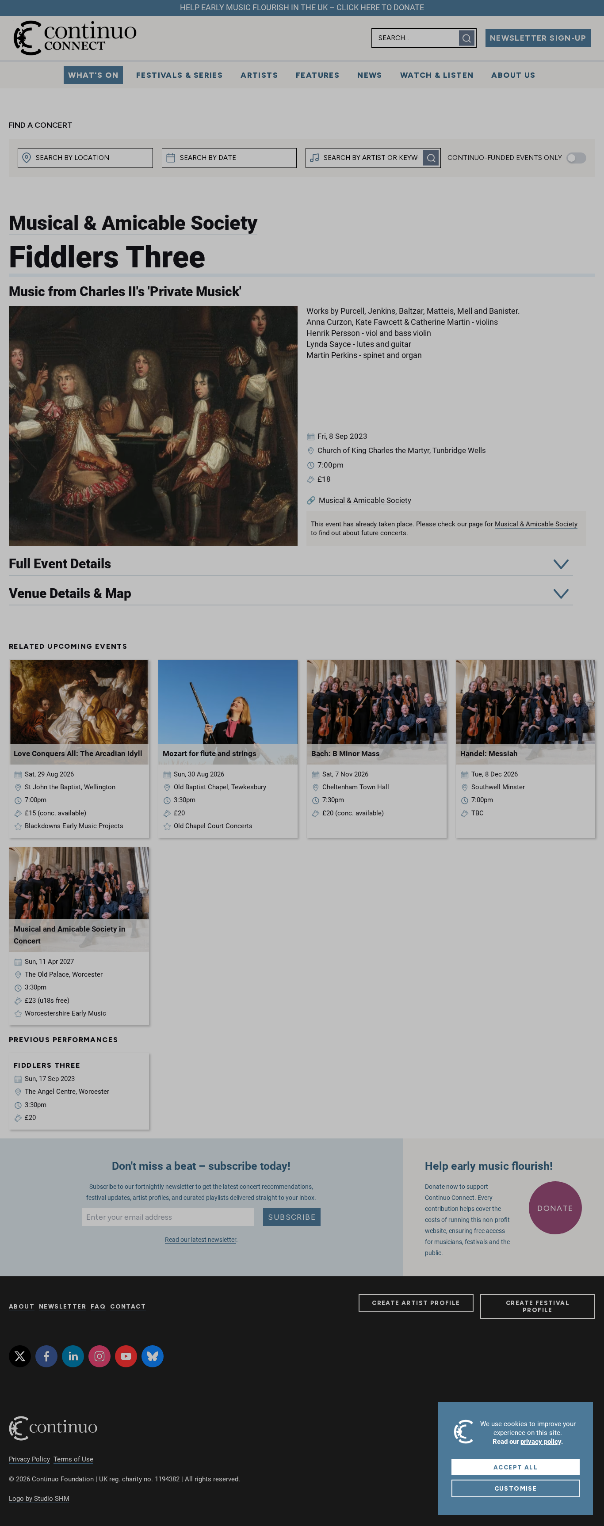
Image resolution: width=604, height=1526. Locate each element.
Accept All (515, 1467)
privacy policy (540, 1442)
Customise (515, 1488)
